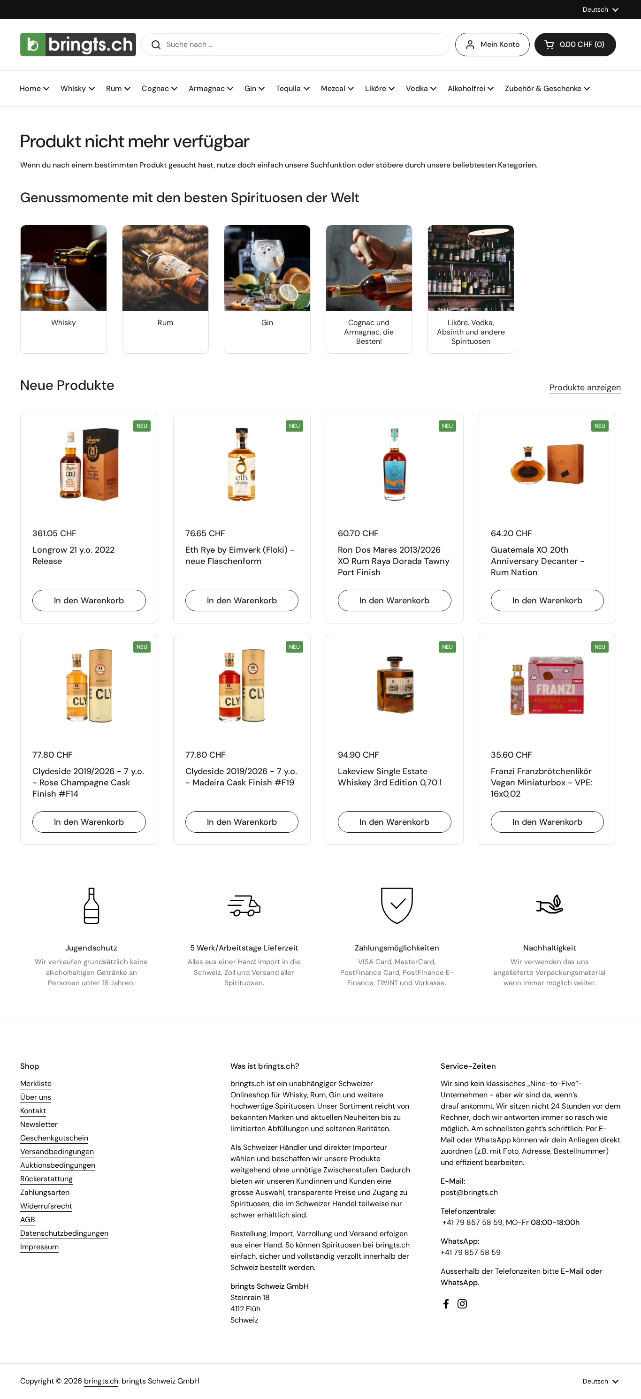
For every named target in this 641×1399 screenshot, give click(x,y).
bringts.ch (101, 1381)
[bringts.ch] (78, 44)
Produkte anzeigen (585, 387)
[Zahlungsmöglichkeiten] (397, 905)
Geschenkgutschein (54, 1138)
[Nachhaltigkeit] (549, 905)
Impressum (39, 1247)
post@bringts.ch (469, 1192)
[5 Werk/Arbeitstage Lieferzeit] (244, 905)
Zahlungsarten (44, 1192)
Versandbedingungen (57, 1151)
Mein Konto (500, 44)
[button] (575, 44)
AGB (27, 1219)
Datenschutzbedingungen (64, 1233)
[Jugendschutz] (91, 905)
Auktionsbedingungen (57, 1165)
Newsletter (39, 1124)
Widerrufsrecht (46, 1206)
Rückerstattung (46, 1179)
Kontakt (33, 1111)
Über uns (35, 1097)
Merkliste (36, 1083)
